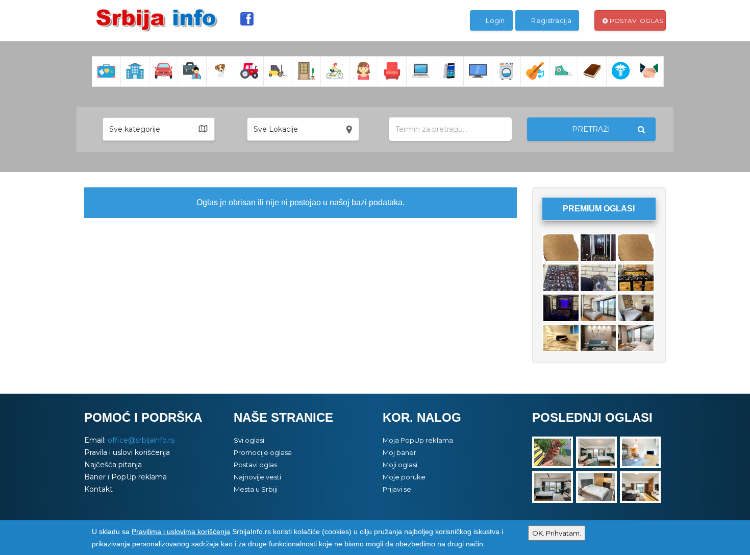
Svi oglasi (249, 440)
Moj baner (399, 452)
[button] (159, 129)
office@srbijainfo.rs (141, 440)
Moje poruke (404, 477)
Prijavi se (397, 489)
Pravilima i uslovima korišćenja (181, 531)
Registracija (550, 20)
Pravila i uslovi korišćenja (127, 452)
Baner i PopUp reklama (125, 476)
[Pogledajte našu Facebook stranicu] (247, 19)
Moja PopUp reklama (418, 440)
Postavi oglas (635, 21)
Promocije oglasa (263, 452)
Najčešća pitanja (113, 464)
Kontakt (98, 489)
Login (494, 20)
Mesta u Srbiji (256, 489)
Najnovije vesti (257, 477)
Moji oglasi (400, 465)
